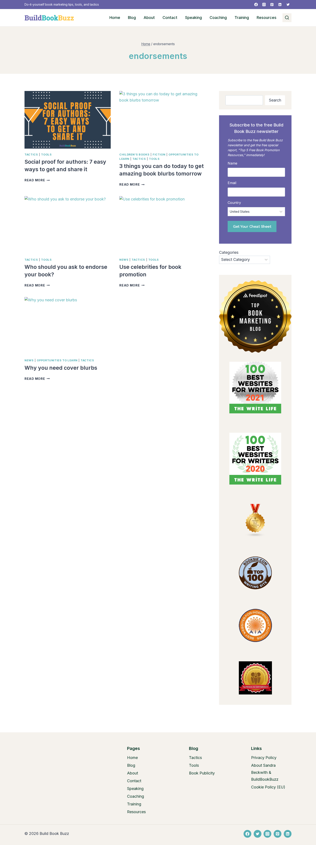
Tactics (31, 154)
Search (275, 100)
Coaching (218, 17)
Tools (46, 154)
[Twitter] (288, 4)
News (124, 259)
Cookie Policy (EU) (268, 787)
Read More (37, 180)
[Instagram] (264, 4)
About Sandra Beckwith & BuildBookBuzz (264, 772)
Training (242, 17)
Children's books (134, 154)
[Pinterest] (271, 4)
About (149, 17)
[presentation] (68, 119)
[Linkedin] (279, 4)
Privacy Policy (263, 757)
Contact (170, 17)
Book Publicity (202, 773)
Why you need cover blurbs (61, 368)
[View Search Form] (286, 17)
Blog (132, 17)
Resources (266, 17)
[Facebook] (256, 4)
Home (114, 17)
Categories (228, 252)
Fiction (159, 154)
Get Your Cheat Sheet (252, 226)
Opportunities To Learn (57, 360)
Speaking (193, 17)
